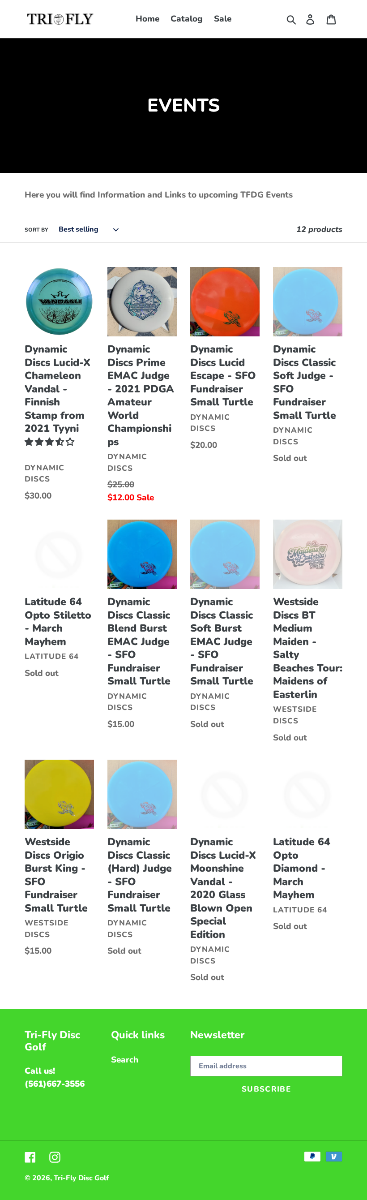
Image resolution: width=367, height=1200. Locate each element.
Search (124, 1060)
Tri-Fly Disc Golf (81, 1178)
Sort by (36, 229)
